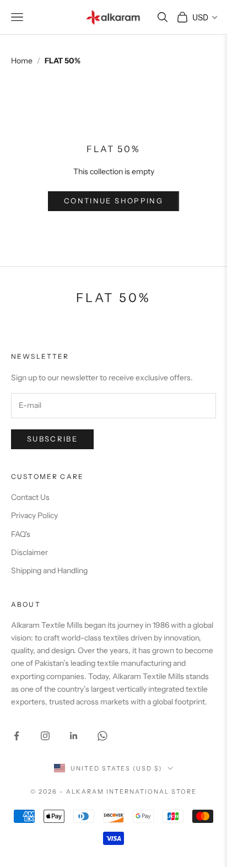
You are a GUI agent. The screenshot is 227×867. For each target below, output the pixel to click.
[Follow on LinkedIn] (73, 735)
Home (22, 61)
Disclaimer (29, 552)
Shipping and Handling (49, 570)
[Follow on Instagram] (45, 735)
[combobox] (204, 17)
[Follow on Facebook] (16, 735)
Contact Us (30, 497)
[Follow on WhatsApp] (102, 735)
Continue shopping (113, 200)
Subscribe (52, 438)
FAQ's (20, 534)
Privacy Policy (34, 515)
